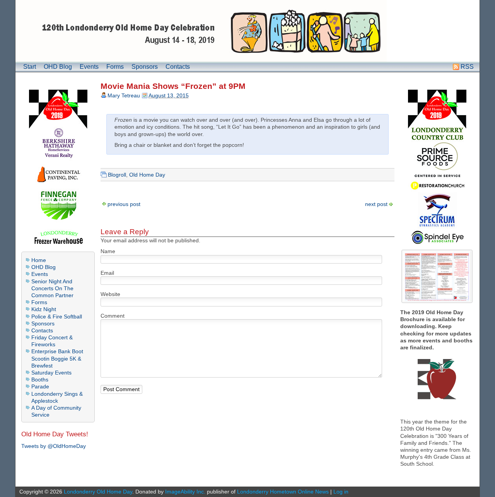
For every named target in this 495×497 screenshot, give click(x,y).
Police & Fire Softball (56, 316)
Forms (115, 66)
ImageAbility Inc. (185, 491)
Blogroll (117, 175)
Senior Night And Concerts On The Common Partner (52, 288)
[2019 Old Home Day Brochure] (437, 276)
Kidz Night (43, 309)
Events (89, 66)
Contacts (178, 66)
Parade (40, 386)
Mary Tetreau (124, 95)
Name (108, 251)
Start (29, 66)
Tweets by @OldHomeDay (53, 446)
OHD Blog (58, 66)
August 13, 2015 (168, 95)
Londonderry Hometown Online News (283, 491)
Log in (340, 491)
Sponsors (144, 66)
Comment (113, 316)
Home (38, 260)
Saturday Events (51, 372)
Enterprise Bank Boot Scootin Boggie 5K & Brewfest (57, 358)
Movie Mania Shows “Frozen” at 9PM (173, 86)
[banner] (247, 31)
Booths (39, 379)
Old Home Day (147, 175)
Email (107, 273)
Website (110, 294)
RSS (467, 66)
